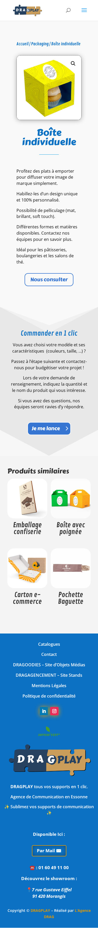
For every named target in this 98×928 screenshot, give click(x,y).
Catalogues (49, 644)
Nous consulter (49, 279)
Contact (49, 654)
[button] (73, 63)
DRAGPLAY (40, 910)
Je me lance (46, 428)
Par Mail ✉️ (49, 851)
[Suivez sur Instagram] (54, 711)
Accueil (22, 44)
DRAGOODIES (27, 665)
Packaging (40, 44)
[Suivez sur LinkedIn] (44, 711)
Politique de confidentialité (49, 696)
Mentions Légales (49, 685)
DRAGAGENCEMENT (36, 675)
